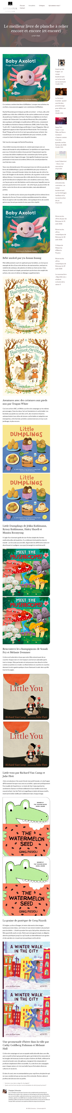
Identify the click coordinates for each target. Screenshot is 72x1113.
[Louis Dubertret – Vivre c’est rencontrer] (61, 157)
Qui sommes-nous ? (54, 5)
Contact (22, 8)
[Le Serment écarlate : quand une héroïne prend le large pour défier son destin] (61, 94)
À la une (22, 5)
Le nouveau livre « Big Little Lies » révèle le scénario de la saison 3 (61, 279)
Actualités (32, 5)
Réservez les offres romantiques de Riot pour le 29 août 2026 (60, 264)
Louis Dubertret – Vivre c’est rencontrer (60, 163)
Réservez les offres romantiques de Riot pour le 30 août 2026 (60, 234)
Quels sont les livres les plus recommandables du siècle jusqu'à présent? (25, 1085)
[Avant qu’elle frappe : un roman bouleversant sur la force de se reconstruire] (61, 65)
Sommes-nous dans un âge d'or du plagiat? (17, 1083)
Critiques (42, 5)
